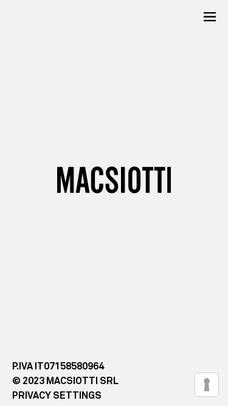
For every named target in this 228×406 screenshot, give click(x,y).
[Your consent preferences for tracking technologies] (206, 384)
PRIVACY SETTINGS (57, 396)
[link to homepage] (114, 179)
